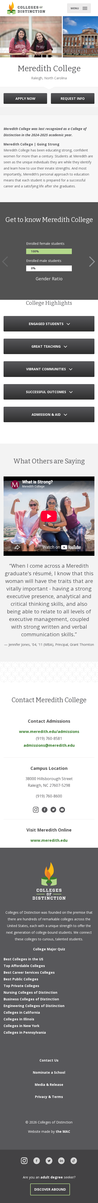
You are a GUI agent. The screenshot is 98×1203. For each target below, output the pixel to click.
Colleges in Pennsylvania (25, 1032)
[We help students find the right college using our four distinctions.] (26, 8)
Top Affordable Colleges (24, 965)
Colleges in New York (21, 1025)
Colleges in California (22, 1012)
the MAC (63, 1131)
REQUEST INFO (73, 98)
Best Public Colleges (21, 979)
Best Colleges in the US (23, 959)
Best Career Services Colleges (29, 972)
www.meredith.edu (49, 840)
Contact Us (49, 1060)
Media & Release (49, 1084)
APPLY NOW (25, 98)
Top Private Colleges (21, 985)
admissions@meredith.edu (49, 745)
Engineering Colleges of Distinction (34, 1005)
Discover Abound (50, 1189)
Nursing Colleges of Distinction (30, 992)
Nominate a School (49, 1072)
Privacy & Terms (49, 1096)
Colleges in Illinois (19, 1019)
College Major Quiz (49, 949)
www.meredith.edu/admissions (49, 731)
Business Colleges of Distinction (31, 999)
